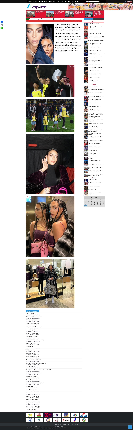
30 (103, 204)
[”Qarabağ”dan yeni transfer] (86, 141)
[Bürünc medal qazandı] (86, 144)
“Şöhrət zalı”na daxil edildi (95, 67)
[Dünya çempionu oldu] (86, 161)
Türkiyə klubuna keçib (94, 106)
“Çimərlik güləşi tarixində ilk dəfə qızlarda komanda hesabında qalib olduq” (78, 13)
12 (91, 202)
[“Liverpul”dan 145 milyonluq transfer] (86, 27)
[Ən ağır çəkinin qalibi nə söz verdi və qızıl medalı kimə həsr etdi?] (86, 114)
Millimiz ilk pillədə (93, 30)
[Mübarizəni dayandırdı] (86, 148)
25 (88, 204)
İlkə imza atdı (92, 150)
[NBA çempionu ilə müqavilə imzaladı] (86, 194)
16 (103, 202)
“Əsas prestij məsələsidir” (32, 376)
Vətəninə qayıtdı (29, 386)
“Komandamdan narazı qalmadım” (33, 373)
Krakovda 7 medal (93, 109)
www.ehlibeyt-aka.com (44, 428)
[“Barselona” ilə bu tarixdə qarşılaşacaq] (86, 158)
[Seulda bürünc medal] (86, 65)
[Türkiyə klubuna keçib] (86, 107)
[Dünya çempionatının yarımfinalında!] (86, 117)
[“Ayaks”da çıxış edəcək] (86, 34)
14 (97, 202)
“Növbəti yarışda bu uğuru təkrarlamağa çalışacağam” (59, 12)
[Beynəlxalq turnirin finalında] (86, 124)
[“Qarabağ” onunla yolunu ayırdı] (86, 55)
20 (94, 203)
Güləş (50, 1)
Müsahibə (67, 1)
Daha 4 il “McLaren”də (94, 74)
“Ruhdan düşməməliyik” (31, 353)
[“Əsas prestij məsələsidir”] (86, 138)
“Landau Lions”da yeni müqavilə (96, 103)
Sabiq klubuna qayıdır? (31, 389)
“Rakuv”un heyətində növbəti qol (33, 359)
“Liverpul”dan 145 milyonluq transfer (34, 316)
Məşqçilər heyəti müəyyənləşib (96, 163)
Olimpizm (35, 1)
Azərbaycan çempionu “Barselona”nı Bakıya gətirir (98, 13)
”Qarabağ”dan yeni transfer (32, 379)
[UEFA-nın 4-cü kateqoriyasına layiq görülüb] (86, 121)
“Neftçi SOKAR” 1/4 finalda (95, 153)
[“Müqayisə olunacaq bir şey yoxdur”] (86, 168)
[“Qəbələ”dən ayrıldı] (86, 48)
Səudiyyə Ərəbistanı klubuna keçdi (34, 326)
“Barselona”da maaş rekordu (32, 396)
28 (97, 204)
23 (103, 203)
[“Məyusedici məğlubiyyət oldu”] (86, 90)
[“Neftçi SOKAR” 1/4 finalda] (86, 155)
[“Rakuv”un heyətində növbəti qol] (86, 97)
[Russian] (129, 1)
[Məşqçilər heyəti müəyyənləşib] (86, 165)
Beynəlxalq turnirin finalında (95, 123)
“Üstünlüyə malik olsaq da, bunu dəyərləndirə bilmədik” (38, 369)
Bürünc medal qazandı (94, 143)
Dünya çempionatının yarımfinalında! (94, 117)
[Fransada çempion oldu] (86, 100)
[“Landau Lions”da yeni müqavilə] (86, 104)
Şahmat (62, 1)
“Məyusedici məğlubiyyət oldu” (33, 356)
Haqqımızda (58, 424)
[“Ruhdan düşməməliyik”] (86, 87)
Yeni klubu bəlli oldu (30, 346)
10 (85, 202)
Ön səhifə (30, 1)
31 (85, 205)
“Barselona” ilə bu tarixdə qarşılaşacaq (34, 383)
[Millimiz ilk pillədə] (86, 31)
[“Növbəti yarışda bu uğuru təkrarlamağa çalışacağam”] (86, 175)
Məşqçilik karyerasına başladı (32, 403)
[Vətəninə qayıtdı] (86, 180)
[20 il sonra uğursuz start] (86, 51)
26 (91, 204)
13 (94, 202)
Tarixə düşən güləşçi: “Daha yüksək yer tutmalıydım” (40, 12)
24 (85, 204)
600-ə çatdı (28, 393)
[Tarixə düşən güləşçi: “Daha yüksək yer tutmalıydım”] (86, 171)
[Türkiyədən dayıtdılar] (86, 127)
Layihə (72, 1)
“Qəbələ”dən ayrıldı (30, 330)
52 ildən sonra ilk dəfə (31, 343)
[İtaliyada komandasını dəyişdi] (86, 38)
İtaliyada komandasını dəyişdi (32, 323)
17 (85, 203)
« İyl (84, 206)
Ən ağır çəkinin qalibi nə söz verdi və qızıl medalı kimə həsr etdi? (96, 114)
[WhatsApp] (1, 28)
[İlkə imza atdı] (86, 151)
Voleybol (46, 1)
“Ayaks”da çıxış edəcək (31, 320)
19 (91, 203)
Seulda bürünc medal (94, 63)
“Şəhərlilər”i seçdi (30, 313)
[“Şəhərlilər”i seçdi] (86, 24)
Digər (76, 1)
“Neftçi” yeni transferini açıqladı (33, 406)
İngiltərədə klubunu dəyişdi (32, 399)
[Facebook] (1, 22)
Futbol (40, 1)
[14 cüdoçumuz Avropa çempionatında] (86, 44)
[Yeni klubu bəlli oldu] (86, 78)
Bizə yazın (70, 424)
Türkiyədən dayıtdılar (30, 366)
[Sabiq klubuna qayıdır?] (86, 183)
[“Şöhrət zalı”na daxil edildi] (86, 68)
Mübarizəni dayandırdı (94, 147)
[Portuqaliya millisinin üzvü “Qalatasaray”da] (86, 61)
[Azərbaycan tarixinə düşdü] (86, 94)
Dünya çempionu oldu (94, 160)
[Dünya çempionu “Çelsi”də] (86, 58)
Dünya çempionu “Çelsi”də (32, 336)
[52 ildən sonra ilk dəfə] (86, 71)
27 (94, 204)
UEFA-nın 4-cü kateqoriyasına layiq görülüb (36, 363)
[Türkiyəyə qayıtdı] (86, 82)
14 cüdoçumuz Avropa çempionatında (94, 44)
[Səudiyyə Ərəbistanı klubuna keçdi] (86, 41)
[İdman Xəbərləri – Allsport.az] (36, 9)
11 (88, 202)
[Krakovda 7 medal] (86, 111)
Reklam (64, 424)
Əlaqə (76, 424)
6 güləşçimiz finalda (93, 186)
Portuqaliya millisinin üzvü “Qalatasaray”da (35, 340)
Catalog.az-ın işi (58, 428)
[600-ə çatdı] (86, 190)
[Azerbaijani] (126, 1)
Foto (27, 21)
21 (97, 203)
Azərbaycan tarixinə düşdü (95, 92)
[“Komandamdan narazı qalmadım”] (86, 134)
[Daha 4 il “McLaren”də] (86, 75)
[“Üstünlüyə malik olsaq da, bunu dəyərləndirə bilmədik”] (86, 131)
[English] (127, 1)
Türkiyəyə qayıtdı (30, 349)
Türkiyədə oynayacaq (31, 409)
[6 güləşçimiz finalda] (86, 187)
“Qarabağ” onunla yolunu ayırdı (33, 333)
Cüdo (58, 1)
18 (88, 203)
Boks (54, 1)
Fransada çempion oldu (94, 99)
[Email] (1, 25)
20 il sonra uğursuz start (94, 50)
